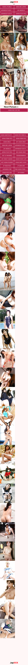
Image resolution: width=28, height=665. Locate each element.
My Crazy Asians (6, 159)
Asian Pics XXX (7, 172)
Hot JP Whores (7, 155)
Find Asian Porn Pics (21, 169)
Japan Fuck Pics (21, 13)
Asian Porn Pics (21, 138)
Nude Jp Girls (7, 7)
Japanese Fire (7, 169)
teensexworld (21, 155)
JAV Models (21, 10)
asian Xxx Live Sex (14, 110)
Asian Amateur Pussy (7, 135)
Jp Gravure (21, 166)
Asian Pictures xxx (21, 135)
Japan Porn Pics (7, 138)
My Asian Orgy (21, 142)
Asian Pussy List (21, 159)
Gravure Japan (21, 7)
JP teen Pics (7, 166)
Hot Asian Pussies (7, 162)
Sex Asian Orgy (21, 152)
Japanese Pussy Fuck (7, 10)
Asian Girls (7, 142)
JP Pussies (21, 172)
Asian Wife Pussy (21, 162)
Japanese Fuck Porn (7, 13)
